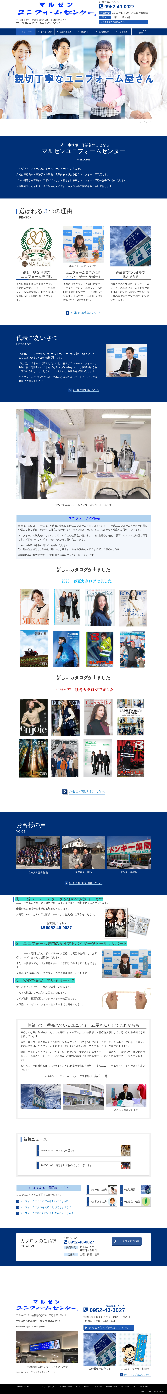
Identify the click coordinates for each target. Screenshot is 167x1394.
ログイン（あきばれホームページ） (153, 1391)
